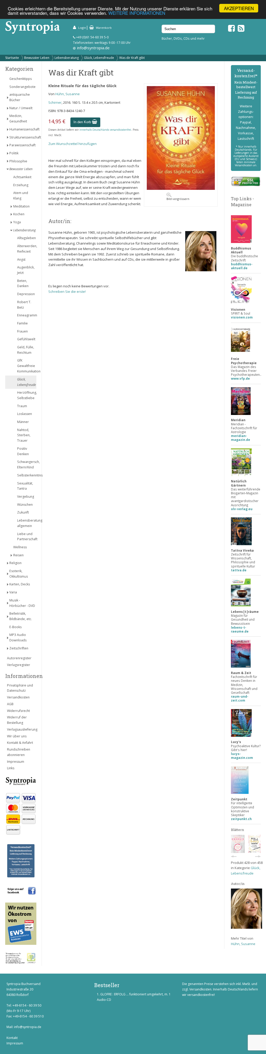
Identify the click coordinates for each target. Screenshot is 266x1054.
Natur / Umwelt (20, 108)
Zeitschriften (18, 648)
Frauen (22, 331)
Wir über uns (16, 736)
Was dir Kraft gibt (132, 58)
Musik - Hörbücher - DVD (22, 603)
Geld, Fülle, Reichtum (25, 350)
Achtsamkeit (22, 177)
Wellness (20, 547)
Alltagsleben (26, 238)
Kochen (18, 214)
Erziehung (20, 185)
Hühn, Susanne (67, 94)
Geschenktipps (20, 79)
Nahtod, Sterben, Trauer (23, 435)
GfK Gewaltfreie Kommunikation (26, 365)
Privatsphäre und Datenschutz (20, 688)
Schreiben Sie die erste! (67, 291)
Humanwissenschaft (22, 129)
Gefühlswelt (26, 339)
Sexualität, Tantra (25, 486)
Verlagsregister (18, 665)
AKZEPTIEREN (239, 8)
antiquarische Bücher (19, 97)
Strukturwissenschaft (22, 137)
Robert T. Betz (24, 305)
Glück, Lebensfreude (99, 58)
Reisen (18, 555)
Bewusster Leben (36, 58)
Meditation (21, 206)
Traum (22, 406)
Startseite (12, 58)
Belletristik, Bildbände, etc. (20, 616)
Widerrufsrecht (18, 711)
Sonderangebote (22, 87)
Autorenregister (19, 658)
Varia (13, 592)
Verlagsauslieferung (21, 729)
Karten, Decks (19, 584)
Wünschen (25, 504)
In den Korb (83, 122)
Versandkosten (18, 697)
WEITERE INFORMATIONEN (136, 13)
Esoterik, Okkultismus (18, 574)
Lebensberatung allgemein (26, 523)
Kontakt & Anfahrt (20, 742)
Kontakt (12, 1038)
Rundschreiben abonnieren (18, 752)
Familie (22, 323)
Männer (23, 422)
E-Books (15, 627)
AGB (10, 704)
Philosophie (18, 161)
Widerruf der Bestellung (17, 720)
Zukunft (23, 512)
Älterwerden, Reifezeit (26, 249)
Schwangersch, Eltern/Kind (26, 464)
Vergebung (25, 496)
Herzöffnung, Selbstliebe (26, 395)
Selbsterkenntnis (26, 475)
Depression (26, 294)
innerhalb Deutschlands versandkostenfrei (105, 129)
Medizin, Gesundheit (18, 118)
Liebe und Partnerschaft (26, 537)
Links (10, 768)
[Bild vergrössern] (181, 188)
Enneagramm (26, 315)
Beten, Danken (23, 283)
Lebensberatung (67, 58)
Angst (21, 259)
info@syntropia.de (93, 47)
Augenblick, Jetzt (26, 270)
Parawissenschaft (22, 145)
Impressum (15, 761)
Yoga (17, 222)
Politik (13, 153)
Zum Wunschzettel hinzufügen (72, 143)
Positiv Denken (23, 451)
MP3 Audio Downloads (17, 637)
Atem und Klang (20, 195)
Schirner (55, 102)
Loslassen (24, 414)
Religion (15, 563)
